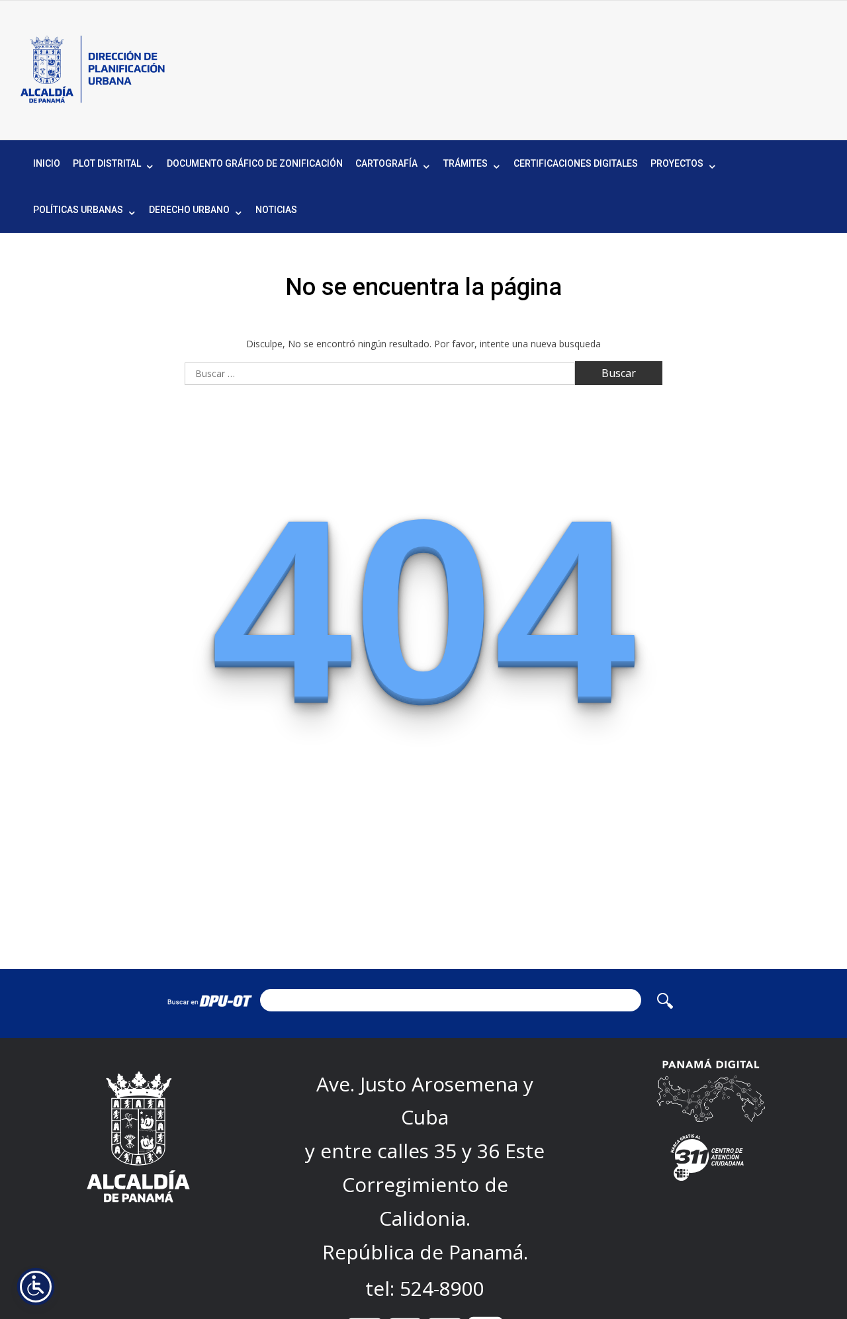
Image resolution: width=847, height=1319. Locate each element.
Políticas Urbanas (78, 209)
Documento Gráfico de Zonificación (255, 163)
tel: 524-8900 (424, 1288)
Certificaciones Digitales (575, 163)
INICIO (46, 163)
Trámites (465, 163)
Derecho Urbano (189, 209)
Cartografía (386, 163)
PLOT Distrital (107, 163)
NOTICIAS (276, 209)
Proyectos (676, 163)
